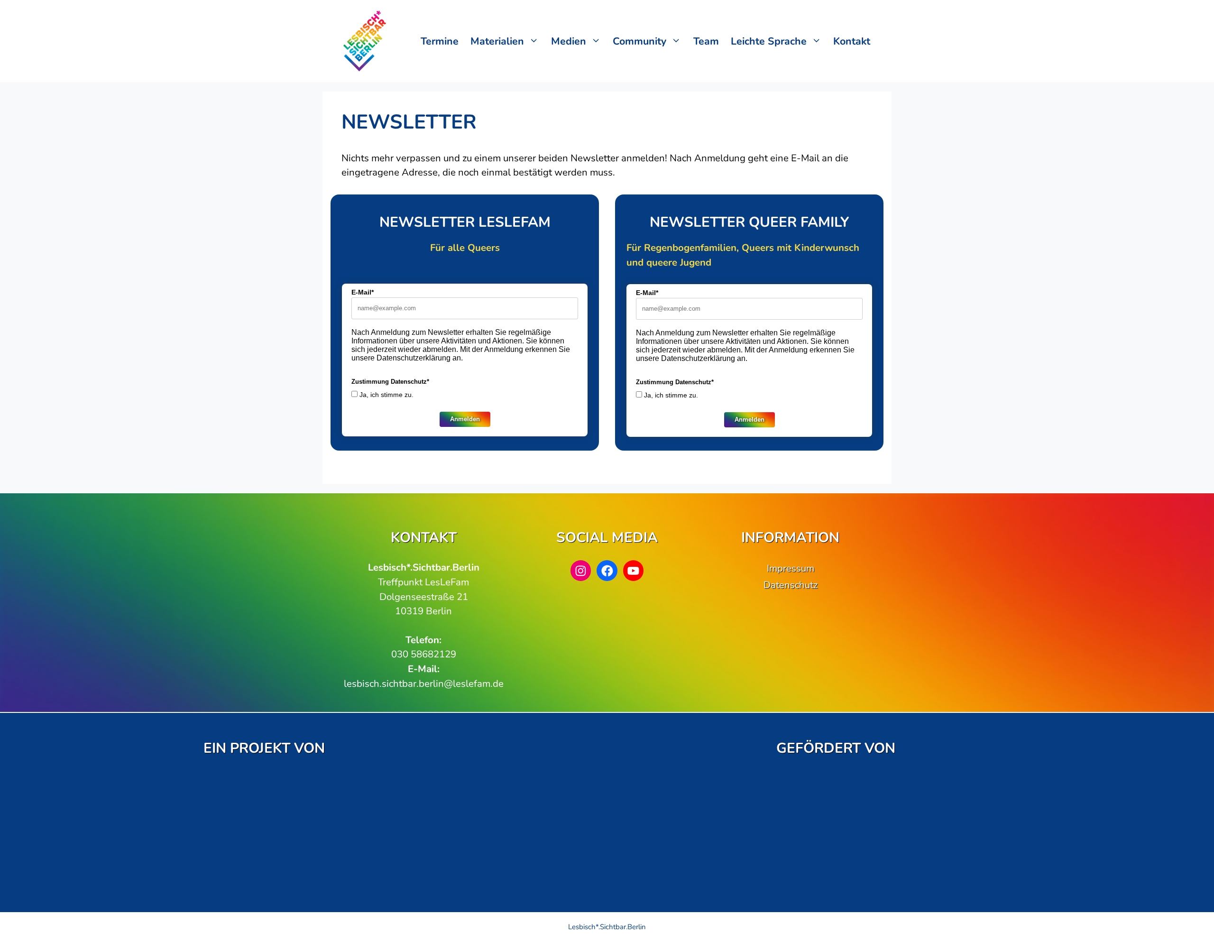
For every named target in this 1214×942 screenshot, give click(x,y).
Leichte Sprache (769, 41)
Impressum (790, 568)
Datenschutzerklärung (414, 358)
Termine (440, 41)
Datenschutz (790, 584)
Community (639, 41)
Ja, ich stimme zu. (386, 394)
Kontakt (851, 41)
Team (706, 41)
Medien (568, 41)
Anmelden (465, 419)
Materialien (497, 41)
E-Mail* (362, 292)
